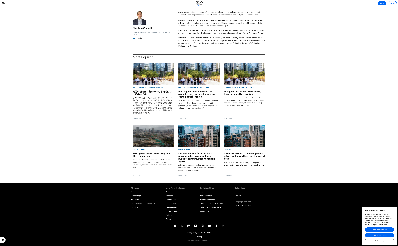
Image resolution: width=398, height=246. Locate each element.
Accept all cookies (379, 235)
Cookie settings (380, 241)
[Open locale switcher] (2, 240)
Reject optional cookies (379, 229)
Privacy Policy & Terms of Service (199, 233)
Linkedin (139, 38)
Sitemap (199, 237)
